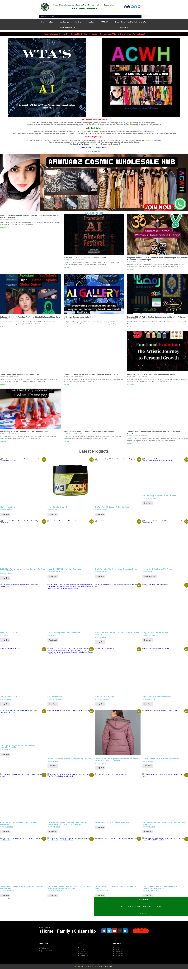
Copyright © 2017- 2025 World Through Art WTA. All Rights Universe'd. (94, 966)
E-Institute (91, 22)
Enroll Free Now (149, 576)
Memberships (64, 22)
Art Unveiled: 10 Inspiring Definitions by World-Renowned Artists (89, 432)
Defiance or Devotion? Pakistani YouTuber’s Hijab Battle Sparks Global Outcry (30, 317)
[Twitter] (109, 930)
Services (78, 22)
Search (145, 16)
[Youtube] (114, 930)
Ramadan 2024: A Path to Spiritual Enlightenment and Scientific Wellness (156, 317)
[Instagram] (120, 930)
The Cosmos (123, 27)
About (51, 22)
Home (43, 22)
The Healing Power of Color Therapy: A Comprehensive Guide (24, 432)
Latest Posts (94, 213)
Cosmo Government (66, 27)
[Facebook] (103, 930)
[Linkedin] (125, 930)
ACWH (38, 123)
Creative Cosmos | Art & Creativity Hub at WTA (130, 22)
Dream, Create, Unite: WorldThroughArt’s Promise (19, 374)
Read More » (3, 227)
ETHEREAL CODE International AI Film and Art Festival (85, 258)
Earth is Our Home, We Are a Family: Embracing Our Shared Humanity (91, 374)
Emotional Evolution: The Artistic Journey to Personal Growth (151, 374)
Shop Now (5, 514)
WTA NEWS (104, 22)
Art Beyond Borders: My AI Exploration (78, 317)
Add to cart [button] (53, 640)
